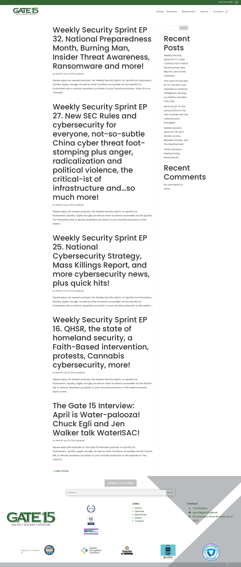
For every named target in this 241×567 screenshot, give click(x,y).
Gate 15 (58, 74)
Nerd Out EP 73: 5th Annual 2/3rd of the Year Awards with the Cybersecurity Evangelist (176, 114)
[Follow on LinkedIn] (236, 2)
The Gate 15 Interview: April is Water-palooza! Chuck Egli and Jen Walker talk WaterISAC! (96, 419)
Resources (188, 11)
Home (160, 11)
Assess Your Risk (120, 483)
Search (183, 28)
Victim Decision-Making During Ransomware (173, 153)
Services (171, 11)
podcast (80, 74)
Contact (218, 11)
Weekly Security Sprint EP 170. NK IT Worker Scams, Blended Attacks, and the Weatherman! (176, 136)
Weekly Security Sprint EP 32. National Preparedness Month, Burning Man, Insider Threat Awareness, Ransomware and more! (102, 48)
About (204, 11)
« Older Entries (61, 471)
